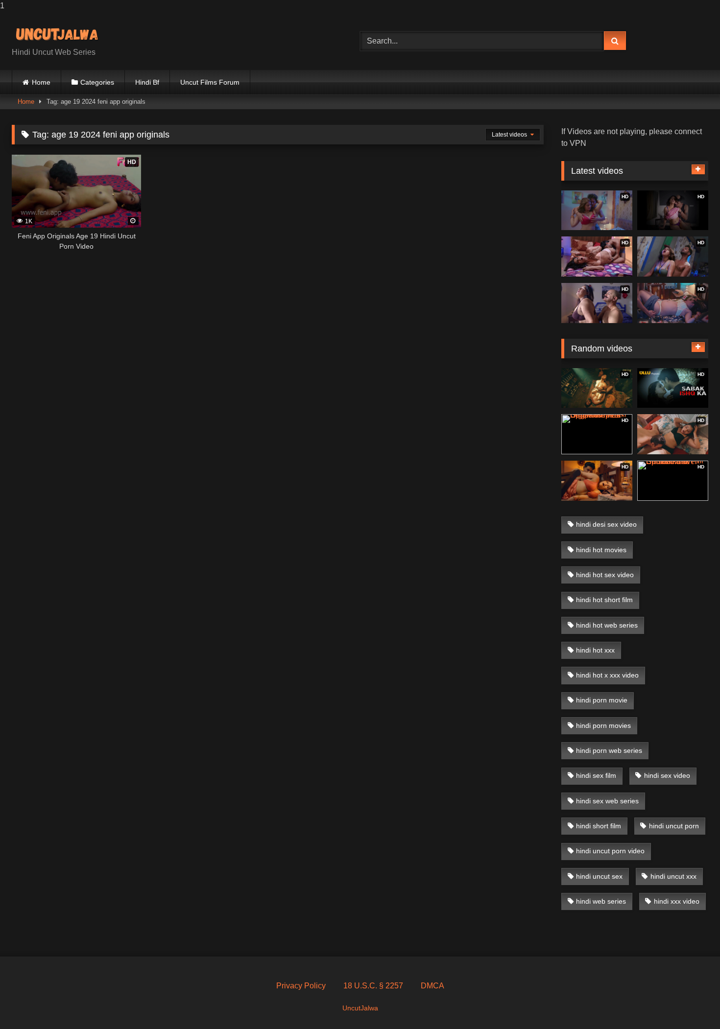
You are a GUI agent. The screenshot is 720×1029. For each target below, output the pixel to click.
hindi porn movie (601, 700)
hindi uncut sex (599, 876)
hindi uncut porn (674, 826)
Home (41, 82)
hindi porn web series (609, 750)
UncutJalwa (360, 1008)
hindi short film (598, 826)
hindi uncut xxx (673, 876)
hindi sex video (667, 775)
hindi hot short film (604, 600)
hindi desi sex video (606, 524)
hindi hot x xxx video (607, 675)
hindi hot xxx (595, 650)
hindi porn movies (603, 725)
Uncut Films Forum (210, 82)
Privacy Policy (301, 986)
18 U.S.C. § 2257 (373, 986)
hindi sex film (596, 775)
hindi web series (601, 901)
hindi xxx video (676, 901)
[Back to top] (689, 1001)
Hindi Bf (147, 82)
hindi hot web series (607, 625)
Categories (97, 82)
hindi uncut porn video (610, 851)
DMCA (432, 986)
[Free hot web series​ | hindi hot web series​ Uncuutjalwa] (61, 33)
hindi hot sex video (605, 575)
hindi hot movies (601, 550)
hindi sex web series (607, 801)
